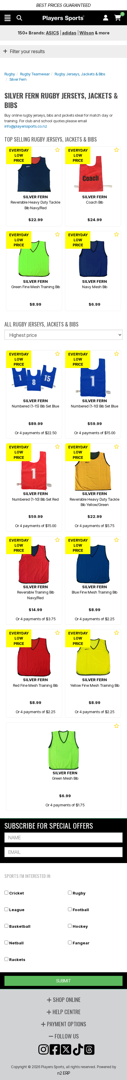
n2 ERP (63, 1073)
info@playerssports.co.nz (25, 126)
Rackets (17, 959)
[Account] (105, 18)
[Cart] (117, 18)
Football (81, 909)
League (17, 909)
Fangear (81, 943)
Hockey (80, 926)
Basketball (19, 926)
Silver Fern (18, 79)
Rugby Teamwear (35, 74)
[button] (7, 17)
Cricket (16, 893)
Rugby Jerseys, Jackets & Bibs (80, 74)
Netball (16, 943)
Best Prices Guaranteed (63, 5)
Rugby (9, 74)
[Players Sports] (63, 18)
